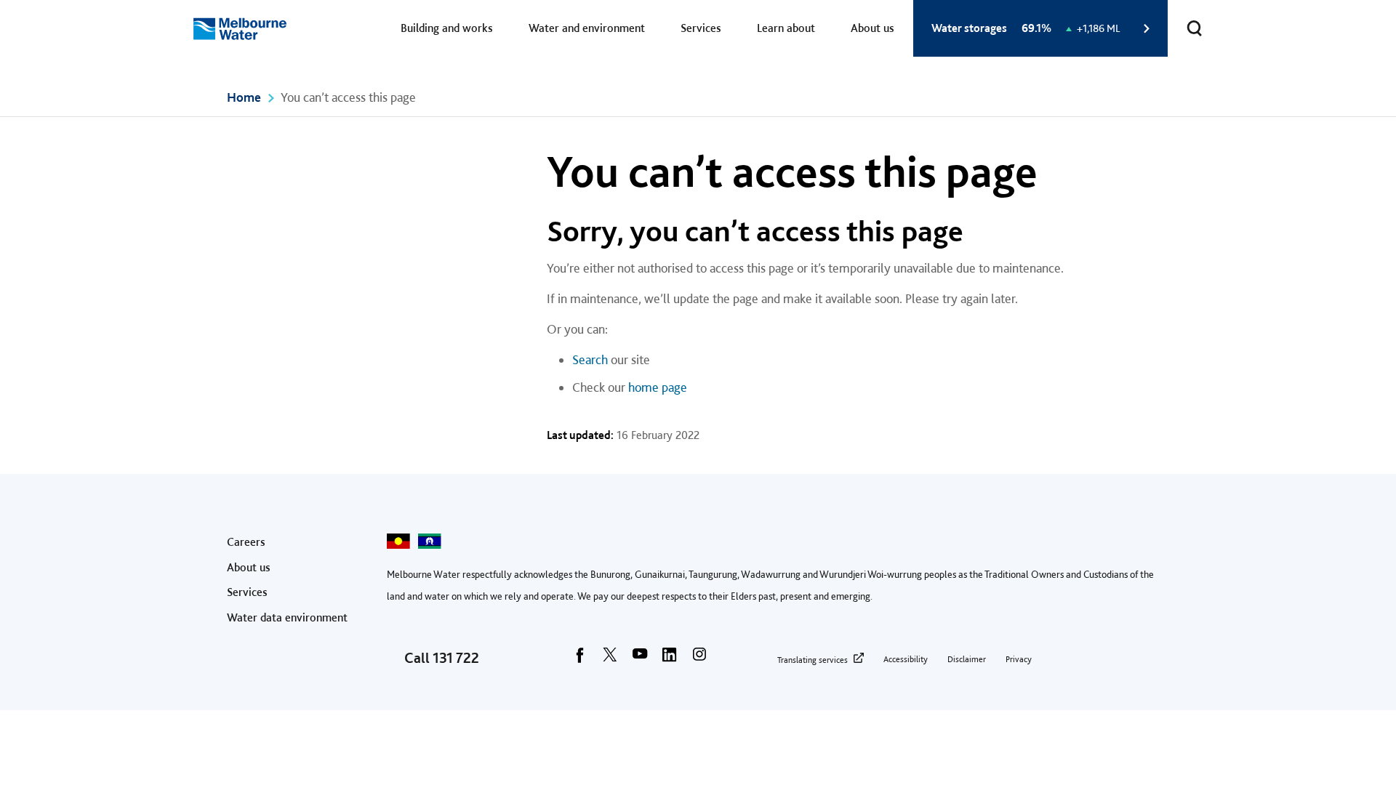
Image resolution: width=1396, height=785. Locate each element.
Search (590, 359)
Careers (246, 542)
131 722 (456, 658)
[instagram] (699, 659)
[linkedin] (670, 659)
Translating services (812, 660)
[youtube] (640, 659)
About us (872, 28)
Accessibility (905, 659)
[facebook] (580, 659)
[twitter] (610, 659)
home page (657, 387)
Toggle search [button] (1195, 28)
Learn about (786, 28)
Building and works (447, 28)
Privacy (1019, 659)
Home (244, 97)
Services (701, 28)
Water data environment (287, 617)
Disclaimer (966, 659)
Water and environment (587, 28)
